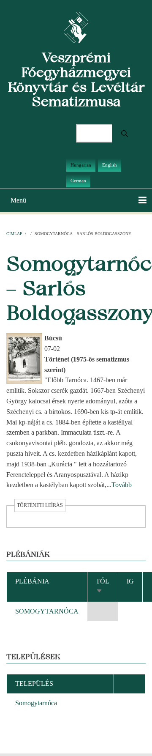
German (78, 180)
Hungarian (81, 164)
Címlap (14, 233)
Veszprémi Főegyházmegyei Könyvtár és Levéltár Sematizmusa (76, 79)
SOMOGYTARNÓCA (47, 611)
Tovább (121, 484)
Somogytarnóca (36, 703)
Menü (18, 200)
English (109, 164)
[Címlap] (76, 27)
